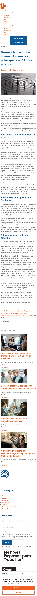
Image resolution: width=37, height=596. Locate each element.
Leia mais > (4, 368)
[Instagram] (8, 483)
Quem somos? (8, 13)
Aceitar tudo (18, 588)
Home (5, 11)
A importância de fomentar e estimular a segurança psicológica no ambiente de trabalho (18, 453)
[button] (18, 38)
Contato (5, 21)
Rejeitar (18, 592)
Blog (4, 19)
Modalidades (7, 17)
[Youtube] (12, 483)
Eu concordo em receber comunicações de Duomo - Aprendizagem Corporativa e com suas (17, 537)
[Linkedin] (17, 483)
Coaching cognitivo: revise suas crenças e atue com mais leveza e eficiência (16, 356)
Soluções (6, 15)
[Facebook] (3, 483)
